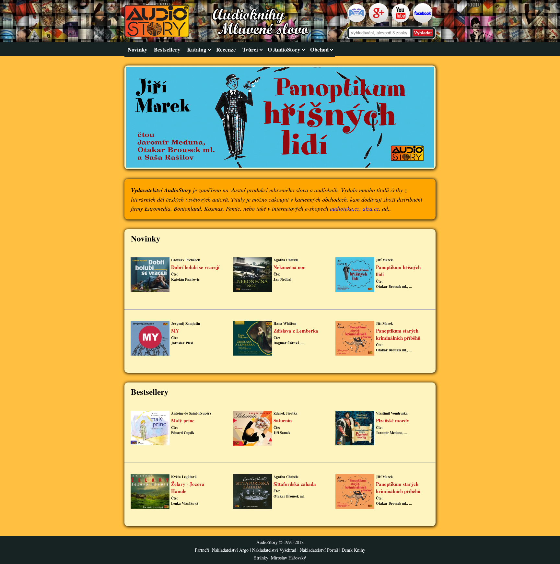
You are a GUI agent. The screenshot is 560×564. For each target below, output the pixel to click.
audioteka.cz (344, 208)
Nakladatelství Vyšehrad (275, 550)
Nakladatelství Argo (230, 550)
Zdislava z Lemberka (296, 330)
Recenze (226, 49)
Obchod (319, 49)
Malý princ (182, 420)
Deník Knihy (353, 550)
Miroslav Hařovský (288, 558)
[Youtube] (401, 21)
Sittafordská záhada (295, 484)
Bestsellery (167, 49)
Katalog (196, 49)
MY (175, 330)
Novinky (137, 49)
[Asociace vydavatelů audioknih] (357, 21)
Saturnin (283, 420)
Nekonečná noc (289, 267)
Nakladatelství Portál (319, 550)
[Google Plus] (379, 21)
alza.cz (371, 208)
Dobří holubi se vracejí (195, 267)
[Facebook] (423, 21)
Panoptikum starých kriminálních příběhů (398, 334)
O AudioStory (284, 49)
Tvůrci (250, 49)
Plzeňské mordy (392, 420)
